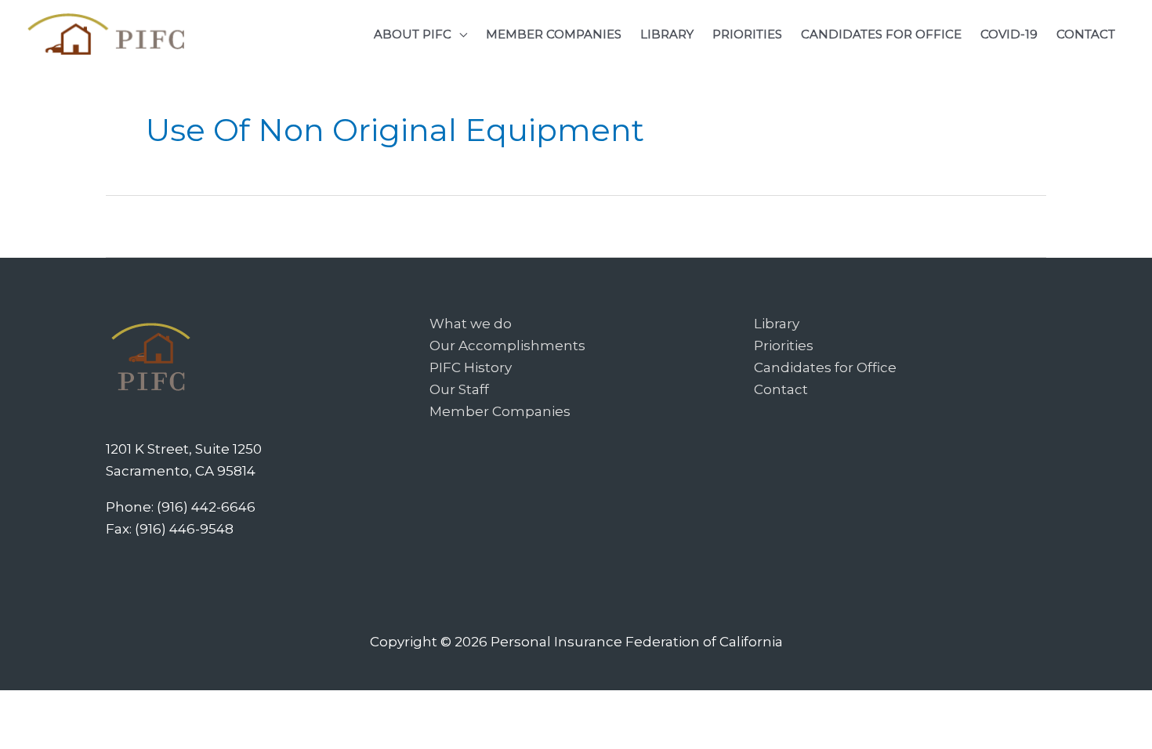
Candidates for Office (825, 367)
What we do (470, 323)
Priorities (783, 345)
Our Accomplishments (507, 345)
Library (776, 323)
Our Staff (459, 389)
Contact (781, 389)
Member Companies (500, 411)
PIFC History (470, 367)
